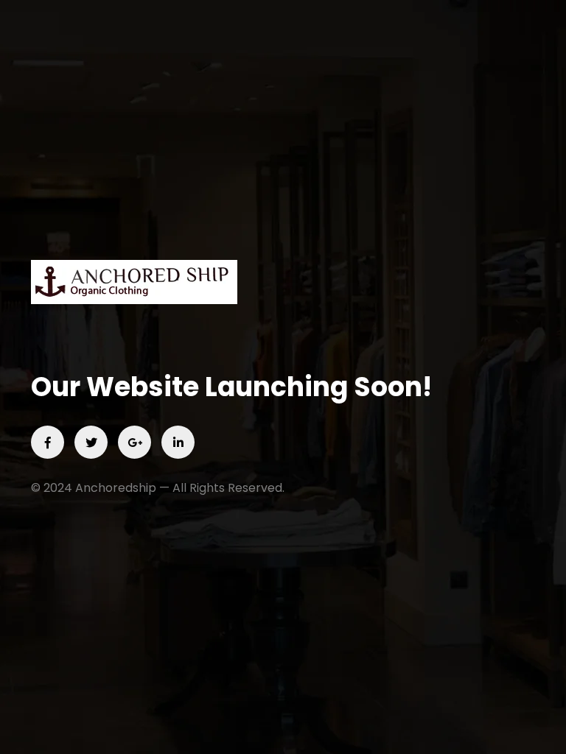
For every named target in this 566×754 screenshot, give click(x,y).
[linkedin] (178, 442)
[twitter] (91, 442)
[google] (134, 442)
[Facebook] (47, 442)
